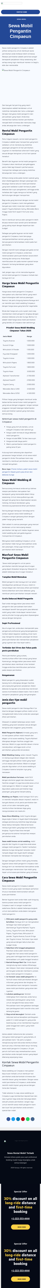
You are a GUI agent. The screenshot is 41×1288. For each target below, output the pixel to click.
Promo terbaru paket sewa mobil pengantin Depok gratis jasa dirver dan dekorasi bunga (19, 472)
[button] (39, 5)
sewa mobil (21, 19)
